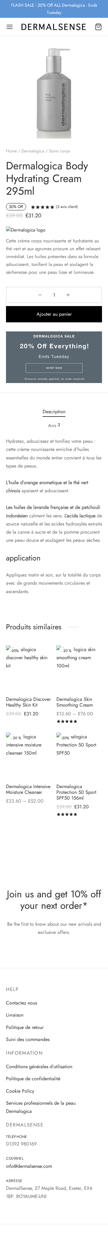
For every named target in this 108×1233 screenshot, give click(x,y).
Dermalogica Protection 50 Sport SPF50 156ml (76, 792)
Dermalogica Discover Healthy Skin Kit (28, 701)
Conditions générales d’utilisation (39, 1066)
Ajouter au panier (54, 314)
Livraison (14, 1014)
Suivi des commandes (28, 1039)
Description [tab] (54, 411)
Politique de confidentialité (33, 1078)
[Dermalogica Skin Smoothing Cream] (79, 668)
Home (11, 151)
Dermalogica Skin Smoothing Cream (74, 701)
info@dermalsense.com (29, 1166)
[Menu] (9, 26)
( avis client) (67, 206)
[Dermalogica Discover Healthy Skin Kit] (29, 668)
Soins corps (59, 151)
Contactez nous (21, 1002)
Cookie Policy (20, 1091)
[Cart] (98, 26)
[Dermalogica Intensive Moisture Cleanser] (29, 756)
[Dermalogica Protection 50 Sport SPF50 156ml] (79, 756)
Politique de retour (25, 1027)
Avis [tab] (54, 425)
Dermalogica (32, 151)
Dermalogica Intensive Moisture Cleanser (28, 789)
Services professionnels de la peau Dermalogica (41, 1107)
